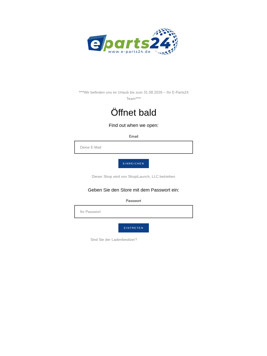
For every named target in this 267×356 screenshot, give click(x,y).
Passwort (133, 201)
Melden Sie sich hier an (157, 239)
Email (133, 136)
